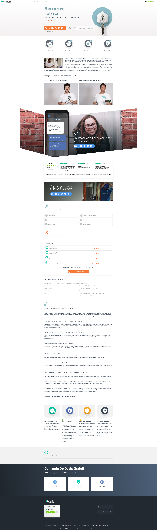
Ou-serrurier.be (65, 517)
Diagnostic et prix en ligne (85, 28)
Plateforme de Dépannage (67, 516)
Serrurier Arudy (51, 215)
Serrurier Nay (86, 220)
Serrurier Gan (51, 220)
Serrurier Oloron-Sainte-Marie (89, 215)
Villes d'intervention (83, 508)
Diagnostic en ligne (79, 271)
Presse (63, 512)
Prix (80, 512)
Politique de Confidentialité (91, 528)
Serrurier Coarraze (87, 224)
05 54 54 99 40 (56, 28)
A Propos (64, 508)
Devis (80, 514)
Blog (80, 516)
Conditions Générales (72, 528)
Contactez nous (65, 510)
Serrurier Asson (51, 224)
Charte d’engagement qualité (68, 514)
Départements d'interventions (85, 510)
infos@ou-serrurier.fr (105, 512)
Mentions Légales (81, 528)
